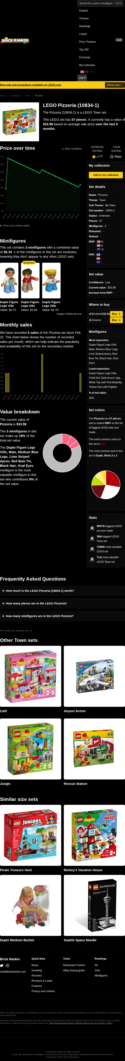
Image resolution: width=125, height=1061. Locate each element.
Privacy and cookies (43, 991)
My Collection (87, 65)
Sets (97, 970)
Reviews (37, 975)
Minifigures (101, 975)
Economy (84, 57)
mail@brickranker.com (13, 971)
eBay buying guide (74, 970)
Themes (84, 18)
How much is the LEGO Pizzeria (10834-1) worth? (40, 590)
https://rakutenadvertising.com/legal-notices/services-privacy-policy (80, 1023)
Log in (82, 77)
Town (27, 95)
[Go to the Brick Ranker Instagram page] (7, 965)
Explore (83, 10)
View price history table (16, 225)
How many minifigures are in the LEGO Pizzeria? (40, 616)
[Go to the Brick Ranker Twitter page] (1, 965)
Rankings (84, 26)
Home (3, 95)
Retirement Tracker (74, 965)
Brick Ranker (10, 959)
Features (37, 986)
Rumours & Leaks (42, 980)
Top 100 (84, 49)
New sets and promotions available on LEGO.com (30, 85)
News (35, 965)
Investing (37, 970)
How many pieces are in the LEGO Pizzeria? (36, 603)
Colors (83, 34)
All (96, 965)
